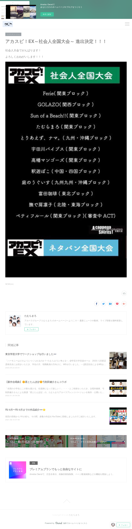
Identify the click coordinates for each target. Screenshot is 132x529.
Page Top (66, 501)
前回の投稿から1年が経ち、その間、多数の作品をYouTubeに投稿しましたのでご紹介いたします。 (51, 416)
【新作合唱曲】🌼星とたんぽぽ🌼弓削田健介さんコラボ (36, 381)
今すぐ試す (47, 14)
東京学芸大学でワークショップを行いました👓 (30, 354)
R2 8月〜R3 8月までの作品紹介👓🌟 (25, 409)
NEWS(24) (9, 284)
